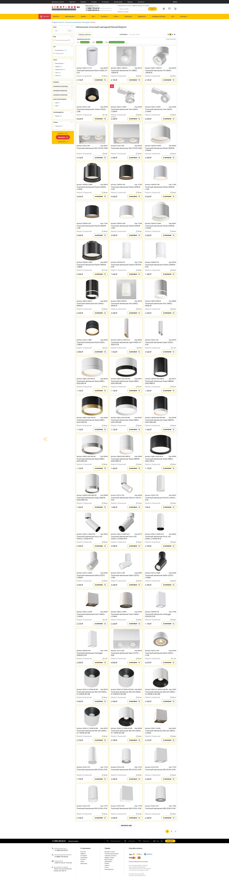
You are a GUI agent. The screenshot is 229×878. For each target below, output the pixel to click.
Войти (175, 2)
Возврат (83, 2)
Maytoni (58, 116)
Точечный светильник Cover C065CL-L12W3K (91, 615)
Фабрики (83, 853)
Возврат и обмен (109, 857)
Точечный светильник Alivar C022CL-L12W (159, 654)
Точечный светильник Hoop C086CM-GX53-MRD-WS (91, 499)
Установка (105, 2)
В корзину (99, 80)
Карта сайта (84, 863)
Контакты (141, 2)
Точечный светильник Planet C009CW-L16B (91, 227)
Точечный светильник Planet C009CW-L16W (126, 227)
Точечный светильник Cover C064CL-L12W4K (125, 615)
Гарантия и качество (110, 855)
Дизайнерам (118, 2)
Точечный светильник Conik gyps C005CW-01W (158, 615)
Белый (98, 42)
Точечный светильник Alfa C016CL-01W (160, 808)
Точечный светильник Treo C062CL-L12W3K (125, 110)
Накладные (86, 22)
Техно (58, 72)
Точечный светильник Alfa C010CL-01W (92, 769)
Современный (60, 69)
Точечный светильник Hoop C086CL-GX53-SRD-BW (125, 421)
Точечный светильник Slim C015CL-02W (92, 148)
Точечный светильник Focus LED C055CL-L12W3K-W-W (89, 537)
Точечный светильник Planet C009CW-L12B (126, 188)
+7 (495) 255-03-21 (99, 10)
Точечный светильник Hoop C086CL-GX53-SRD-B (159, 460)
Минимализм (59, 63)
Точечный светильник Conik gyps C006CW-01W (90, 654)
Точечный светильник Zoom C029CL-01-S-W (92, 71)
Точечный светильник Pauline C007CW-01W (126, 266)
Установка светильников (111, 853)
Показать (61, 137)
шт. (158, 841)
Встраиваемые (61, 50)
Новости (107, 865)
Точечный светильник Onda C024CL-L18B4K (91, 343)
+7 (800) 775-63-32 (99, 8)
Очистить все (171, 39)
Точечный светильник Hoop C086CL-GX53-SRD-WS (91, 460)
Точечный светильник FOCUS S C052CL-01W (160, 499)
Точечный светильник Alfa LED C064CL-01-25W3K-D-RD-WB (126, 693)
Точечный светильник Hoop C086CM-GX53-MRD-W (125, 460)
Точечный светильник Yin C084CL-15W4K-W (158, 71)
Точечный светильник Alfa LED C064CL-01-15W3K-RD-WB (92, 732)
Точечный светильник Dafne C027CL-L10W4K (91, 576)
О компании (85, 848)
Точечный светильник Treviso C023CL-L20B (91, 110)
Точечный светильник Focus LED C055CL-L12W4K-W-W (123, 537)
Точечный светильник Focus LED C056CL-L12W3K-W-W (158, 537)
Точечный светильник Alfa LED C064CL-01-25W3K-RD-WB (92, 693)
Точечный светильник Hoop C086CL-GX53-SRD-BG (91, 421)
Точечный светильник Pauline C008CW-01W (160, 266)
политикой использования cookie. (139, 870)
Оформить (170, 841)
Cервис (107, 848)
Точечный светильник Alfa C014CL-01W (92, 808)
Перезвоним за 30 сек (124, 5)
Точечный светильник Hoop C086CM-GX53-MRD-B (159, 382)
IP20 (57, 103)
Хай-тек (58, 75)
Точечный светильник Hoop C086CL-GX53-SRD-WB (125, 382)
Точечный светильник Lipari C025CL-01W (159, 343)
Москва (96, 6)
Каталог (46, 16)
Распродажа (84, 857)
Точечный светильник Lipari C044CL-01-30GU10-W (126, 343)
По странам (84, 855)
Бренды (130, 2)
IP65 (57, 106)
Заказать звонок (73, 841)
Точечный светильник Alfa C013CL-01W (160, 769)
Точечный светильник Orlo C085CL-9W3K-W (124, 304)
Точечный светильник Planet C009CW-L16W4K (160, 149)
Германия (59, 126)
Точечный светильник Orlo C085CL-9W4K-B (90, 304)
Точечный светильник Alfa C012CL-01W (126, 769)
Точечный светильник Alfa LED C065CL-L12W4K (160, 732)
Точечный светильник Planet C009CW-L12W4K (160, 227)
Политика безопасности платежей (138, 861)
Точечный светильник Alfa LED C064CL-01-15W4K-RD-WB (126, 732)
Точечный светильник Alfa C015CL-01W (126, 808)
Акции (82, 861)
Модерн (58, 66)
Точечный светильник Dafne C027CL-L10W (125, 576)
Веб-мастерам (109, 859)
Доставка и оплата (58, 2)
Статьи (107, 867)
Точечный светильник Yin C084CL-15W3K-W (124, 71)
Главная (55, 22)
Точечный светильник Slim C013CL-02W (126, 148)
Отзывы (94, 2)
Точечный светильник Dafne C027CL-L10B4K (159, 576)
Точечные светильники (73, 22)
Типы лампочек (109, 869)
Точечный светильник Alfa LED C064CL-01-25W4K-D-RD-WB (160, 693)
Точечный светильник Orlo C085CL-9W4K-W (159, 304)
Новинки (83, 859)
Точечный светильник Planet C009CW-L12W (160, 188)
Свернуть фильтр (85, 34)
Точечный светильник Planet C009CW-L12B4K (91, 188)
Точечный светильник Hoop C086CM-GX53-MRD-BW (159, 421)
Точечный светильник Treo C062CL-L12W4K (159, 110)
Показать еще (126, 825)
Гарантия (72, 2)
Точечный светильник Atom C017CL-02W (125, 654)
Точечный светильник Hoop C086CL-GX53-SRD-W (91, 382)
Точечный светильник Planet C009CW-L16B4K (91, 266)
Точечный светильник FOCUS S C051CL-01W (126, 499)
